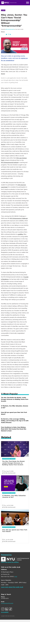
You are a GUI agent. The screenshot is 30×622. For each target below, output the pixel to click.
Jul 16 (8, 505)
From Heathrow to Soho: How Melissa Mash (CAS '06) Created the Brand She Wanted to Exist (13, 429)
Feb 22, (19, 29)
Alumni (3, 10)
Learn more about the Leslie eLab (12, 587)
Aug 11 (8, 471)
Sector (3, 73)
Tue (5, 471)
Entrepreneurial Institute (9, 458)
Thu (5, 505)
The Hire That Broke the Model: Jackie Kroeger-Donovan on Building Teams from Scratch (14, 399)
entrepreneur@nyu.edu (7, 603)
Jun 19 (7, 539)
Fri (4, 539)
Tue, (17, 29)
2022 (22, 29)
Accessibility (5, 612)
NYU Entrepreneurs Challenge (18, 218)
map (16, 576)
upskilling (20, 234)
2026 (11, 471)
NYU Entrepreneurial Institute (9, 162)
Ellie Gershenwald (10, 29)
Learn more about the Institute (10, 562)
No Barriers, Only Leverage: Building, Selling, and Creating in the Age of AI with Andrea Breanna (14, 420)
